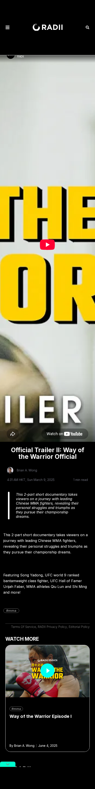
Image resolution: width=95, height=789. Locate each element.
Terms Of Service (23, 627)
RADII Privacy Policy (52, 627)
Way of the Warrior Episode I (41, 716)
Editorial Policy (79, 627)
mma (12, 610)
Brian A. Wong (27, 470)
